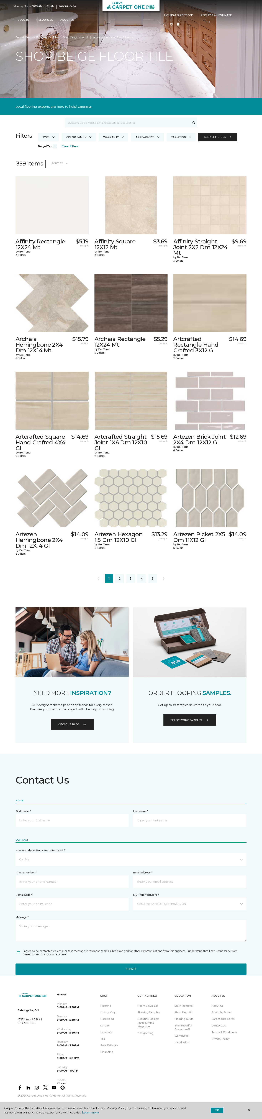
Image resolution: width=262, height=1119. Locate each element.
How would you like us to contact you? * (40, 850)
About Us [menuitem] (218, 1005)
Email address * (142, 872)
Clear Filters (70, 146)
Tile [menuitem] (102, 1038)
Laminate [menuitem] (106, 1032)
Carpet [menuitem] (104, 1025)
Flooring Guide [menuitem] (183, 1019)
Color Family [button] (76, 137)
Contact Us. (85, 106)
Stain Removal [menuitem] (183, 1005)
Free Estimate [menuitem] (109, 1045)
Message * (22, 917)
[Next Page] (163, 578)
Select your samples (186, 720)
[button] (164, 25)
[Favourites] (171, 25)
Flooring (41, 37)
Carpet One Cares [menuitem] (223, 1019)
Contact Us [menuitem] (219, 1025)
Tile (55, 37)
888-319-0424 (67, 6)
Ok (217, 1110)
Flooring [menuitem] (105, 1005)
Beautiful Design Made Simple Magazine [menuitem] (148, 1022)
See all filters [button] (215, 137)
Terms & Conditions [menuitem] (224, 1032)
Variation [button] (178, 137)
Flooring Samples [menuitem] (148, 1012)
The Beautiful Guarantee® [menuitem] (183, 1027)
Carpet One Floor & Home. (44, 1095)
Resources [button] (44, 19)
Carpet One (23, 37)
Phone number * (26, 872)
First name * (23, 811)
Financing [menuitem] (106, 1052)
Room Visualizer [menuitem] (147, 1005)
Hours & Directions (178, 15)
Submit (131, 969)
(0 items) (178, 24)
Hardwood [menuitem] (107, 1019)
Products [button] (21, 19)
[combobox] (127, 122)
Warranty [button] (111, 137)
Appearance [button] (145, 137)
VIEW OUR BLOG (68, 724)
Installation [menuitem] (181, 1042)
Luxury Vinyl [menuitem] (108, 1012)
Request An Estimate (216, 15)
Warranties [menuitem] (181, 1036)
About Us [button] (67, 19)
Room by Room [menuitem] (222, 1012)
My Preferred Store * (146, 895)
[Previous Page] (98, 578)
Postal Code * (24, 895)
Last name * (140, 811)
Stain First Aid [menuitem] (183, 1012)
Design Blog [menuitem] (145, 1033)
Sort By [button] (57, 163)
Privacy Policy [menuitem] (221, 1038)
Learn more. (90, 1112)
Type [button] (46, 137)
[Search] (193, 122)
